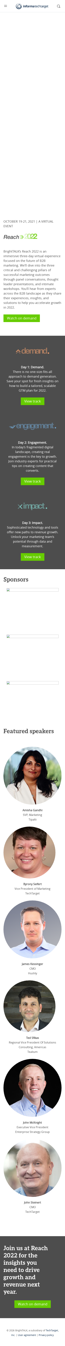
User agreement (27, 1335)
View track (32, 401)
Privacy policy (46, 1335)
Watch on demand (21, 318)
